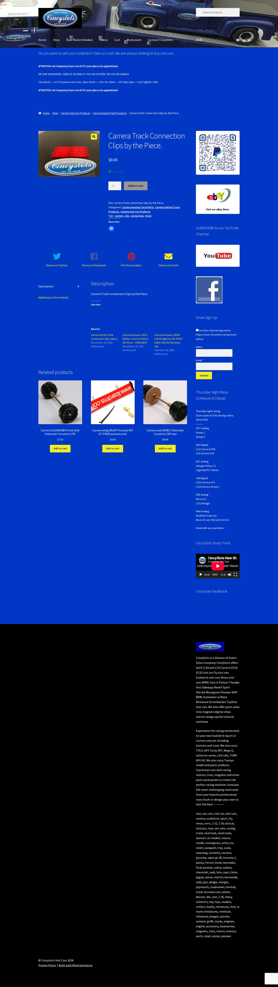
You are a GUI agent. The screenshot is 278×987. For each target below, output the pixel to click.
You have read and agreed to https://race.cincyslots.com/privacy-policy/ (216, 335)
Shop (56, 40)
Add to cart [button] (60, 448)
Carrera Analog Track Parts (138, 207)
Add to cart (135, 186)
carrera (119, 215)
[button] (94, 137)
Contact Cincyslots (160, 40)
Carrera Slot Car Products (75, 113)
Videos (103, 40)
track (148, 215)
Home (42, 40)
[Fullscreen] (235, 574)
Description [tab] (46, 286)
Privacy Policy (47, 965)
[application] (218, 566)
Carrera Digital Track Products (110, 113)
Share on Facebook (94, 265)
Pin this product (131, 265)
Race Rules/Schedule (79, 40)
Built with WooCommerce (75, 965)
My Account (134, 40)
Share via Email (168, 265)
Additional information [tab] (53, 297)
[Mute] (229, 574)
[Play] (201, 574)
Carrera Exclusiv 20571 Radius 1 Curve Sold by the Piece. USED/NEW (135, 338)
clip (127, 215)
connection (137, 215)
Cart (117, 40)
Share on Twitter (57, 265)
